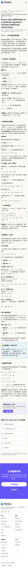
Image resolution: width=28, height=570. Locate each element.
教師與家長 (4, 521)
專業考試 (17, 524)
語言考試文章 (4, 556)
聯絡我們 (17, 545)
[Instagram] (5, 512)
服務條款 (9, 565)
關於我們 (17, 542)
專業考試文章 (4, 553)
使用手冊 (3, 535)
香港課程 (17, 518)
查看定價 (14, 490)
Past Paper (4, 545)
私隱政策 (3, 565)
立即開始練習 (14, 484)
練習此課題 (8, 411)
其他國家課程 (18, 530)
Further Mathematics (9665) (7, 12)
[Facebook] (8, 512)
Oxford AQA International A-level (15, 11)
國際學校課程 (18, 521)
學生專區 (3, 518)
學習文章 (3, 550)
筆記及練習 (3, 11)
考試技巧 (3, 548)
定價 (2, 532)
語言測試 (17, 527)
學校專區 (3, 524)
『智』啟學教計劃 (5, 527)
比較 (2, 530)
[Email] (2, 512)
